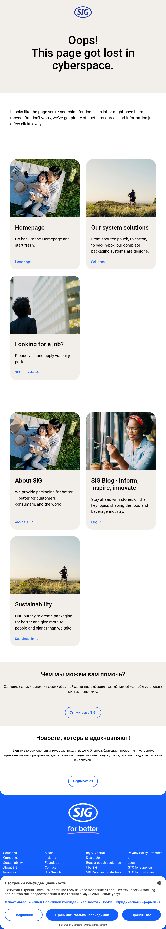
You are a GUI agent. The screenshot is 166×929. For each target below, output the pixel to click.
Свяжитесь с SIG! (83, 712)
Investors (9, 872)
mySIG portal (95, 853)
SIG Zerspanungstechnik (103, 872)
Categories (10, 858)
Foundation (53, 863)
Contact (50, 867)
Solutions (10, 853)
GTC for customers (141, 872)
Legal (132, 863)
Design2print (95, 858)
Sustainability (13, 863)
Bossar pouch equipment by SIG (103, 865)
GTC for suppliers (140, 867)
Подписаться (83, 781)
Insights (50, 858)
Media (49, 853)
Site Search (53, 872)
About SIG (10, 867)
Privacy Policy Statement (145, 855)
